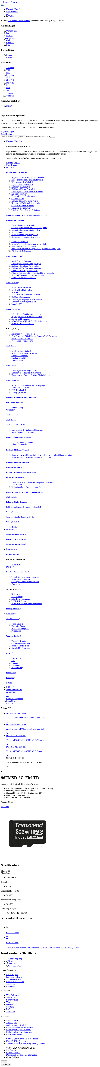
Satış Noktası (16, 485)
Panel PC (15, 239)
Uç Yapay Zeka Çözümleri (22, 442)
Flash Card (10, 701)
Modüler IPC (16, 304)
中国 (8, 70)
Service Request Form (20, 579)
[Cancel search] (54, 137)
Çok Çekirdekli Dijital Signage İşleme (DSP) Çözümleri (34, 336)
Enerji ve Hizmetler (13, 467)
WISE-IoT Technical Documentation (26, 603)
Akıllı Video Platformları (21, 290)
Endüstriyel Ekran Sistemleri (23, 189)
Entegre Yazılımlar (19, 194)
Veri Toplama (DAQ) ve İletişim (24, 246)
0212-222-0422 (14, 966)
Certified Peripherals (14, 402)
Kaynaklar (15, 594)
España (9, 57)
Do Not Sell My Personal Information (21, 1055)
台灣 (8, 87)
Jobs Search (11, 984)
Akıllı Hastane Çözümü (21, 351)
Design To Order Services (15, 539)
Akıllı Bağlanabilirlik (14, 256)
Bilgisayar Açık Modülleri (22, 182)
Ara (7, 14)
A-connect (10, 1011)
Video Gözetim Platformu (22, 338)
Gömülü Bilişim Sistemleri (16, 172)
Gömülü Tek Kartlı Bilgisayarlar (24, 201)
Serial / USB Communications (23, 277)
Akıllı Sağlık (10, 346)
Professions (16, 658)
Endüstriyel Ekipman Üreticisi (17, 450)
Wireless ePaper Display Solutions (25, 210)
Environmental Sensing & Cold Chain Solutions (31, 375)
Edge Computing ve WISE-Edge (18, 437)
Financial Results (18, 641)
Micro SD (10, 703)
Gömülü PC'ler (17, 198)
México (9, 35)
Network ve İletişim (13, 309)
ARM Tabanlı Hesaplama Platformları (27, 180)
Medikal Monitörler (19, 358)
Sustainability (11, 673)
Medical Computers (19, 356)
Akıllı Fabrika (11, 415)
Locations (15, 665)
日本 (8, 77)
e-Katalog (10, 1007)
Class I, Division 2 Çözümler (23, 225)
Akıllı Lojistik (11, 365)
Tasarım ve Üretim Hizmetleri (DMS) (20, 517)
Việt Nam (10, 96)
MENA (9, 106)
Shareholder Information (21, 648)
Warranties (15, 584)
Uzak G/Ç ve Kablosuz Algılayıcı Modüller (29, 244)
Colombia (10, 42)
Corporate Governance (20, 643)
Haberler (9, 1004)
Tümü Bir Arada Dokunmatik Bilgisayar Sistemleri (32, 482)
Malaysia (10, 83)
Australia (10, 67)
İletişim (9, 683)
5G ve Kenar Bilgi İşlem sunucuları (26, 314)
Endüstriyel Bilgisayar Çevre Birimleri (27, 299)
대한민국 (10, 80)
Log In (18, 9)
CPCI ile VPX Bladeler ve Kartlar (25, 295)
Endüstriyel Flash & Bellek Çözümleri (27, 191)
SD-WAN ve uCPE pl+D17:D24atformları (29, 321)
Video (8, 1002)
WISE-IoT (15, 564)
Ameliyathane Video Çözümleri (24, 353)
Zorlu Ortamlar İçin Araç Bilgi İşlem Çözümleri (24, 492)
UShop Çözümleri (18, 392)
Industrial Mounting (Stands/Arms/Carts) (21, 397)
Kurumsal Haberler (14, 977)
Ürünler (9, 167)
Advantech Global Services (16, 534)
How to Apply (17, 667)
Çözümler (10, 410)
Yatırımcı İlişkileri (13, 636)
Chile (8, 40)
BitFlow (14, 527)
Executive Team (18, 626)
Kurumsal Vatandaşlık (15, 982)
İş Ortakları (10, 549)
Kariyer (9, 653)
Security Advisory (13, 609)
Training (14, 663)
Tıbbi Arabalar (17, 360)
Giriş (8, 696)
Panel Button (6, 134)
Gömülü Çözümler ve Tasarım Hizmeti (20, 472)
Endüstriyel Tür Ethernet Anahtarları (26, 268)
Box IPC (15, 292)
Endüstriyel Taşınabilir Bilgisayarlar (26, 373)
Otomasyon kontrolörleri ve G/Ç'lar (26, 237)
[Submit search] (51, 137)
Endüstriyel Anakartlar (20, 187)
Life (13, 660)
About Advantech (12, 619)
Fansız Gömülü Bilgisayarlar (23, 196)
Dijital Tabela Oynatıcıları (22, 184)
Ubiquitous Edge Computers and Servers (28, 487)
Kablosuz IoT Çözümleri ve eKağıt (25, 203)
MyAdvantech (12, 11)
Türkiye (11, 16)
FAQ (8, 1009)
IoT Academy (17, 596)
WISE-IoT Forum (18, 601)
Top (5, 1062)
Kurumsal (10, 614)
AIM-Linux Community (21, 599)
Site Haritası (11, 1050)
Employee (10, 678)
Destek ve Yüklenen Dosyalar (17, 572)
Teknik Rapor (12, 997)
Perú (8, 45)
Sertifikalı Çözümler (19, 242)
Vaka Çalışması (12, 995)
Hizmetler (10, 529)
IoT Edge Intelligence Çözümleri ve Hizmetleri (23, 507)
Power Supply (17, 407)
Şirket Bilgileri (17, 624)
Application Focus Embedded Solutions (27, 177)
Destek (9, 567)
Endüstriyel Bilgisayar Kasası (23, 302)
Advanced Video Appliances (23, 334)
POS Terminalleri (18, 390)
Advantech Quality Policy (15, 544)
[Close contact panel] (2, 923)
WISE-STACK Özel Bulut (22, 323)
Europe (9, 55)
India (8, 73)
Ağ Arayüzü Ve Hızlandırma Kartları (26, 316)
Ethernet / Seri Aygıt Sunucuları (24, 270)
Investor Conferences (20, 646)
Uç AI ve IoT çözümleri (21, 208)
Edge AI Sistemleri (19, 445)
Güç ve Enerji (17, 232)
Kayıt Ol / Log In (13, 141)
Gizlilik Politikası (13, 1052)
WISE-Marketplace (14, 689)
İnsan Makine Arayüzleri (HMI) (24, 235)
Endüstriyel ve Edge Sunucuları (18, 462)
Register (4, 132)
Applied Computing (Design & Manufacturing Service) (26, 215)
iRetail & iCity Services (15, 477)
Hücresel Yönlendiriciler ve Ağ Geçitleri (28, 275)
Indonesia (10, 75)
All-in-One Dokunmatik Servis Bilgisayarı (28, 385)
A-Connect (10, 692)
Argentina (10, 38)
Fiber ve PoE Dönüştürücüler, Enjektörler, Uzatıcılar (32, 273)
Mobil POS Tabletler (20, 388)
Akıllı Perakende (12, 380)
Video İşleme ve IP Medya (22, 341)
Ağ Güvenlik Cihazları (20, 319)
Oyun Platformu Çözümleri (22, 205)
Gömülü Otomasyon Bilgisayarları (25, 230)
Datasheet (5, 806)
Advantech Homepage (10, 2)
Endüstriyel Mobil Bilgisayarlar (24, 370)
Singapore (10, 85)
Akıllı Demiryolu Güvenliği (22, 432)
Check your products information (25, 582)
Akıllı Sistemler (12, 283)
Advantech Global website (19, 20)
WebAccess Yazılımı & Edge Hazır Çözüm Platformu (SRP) (36, 249)
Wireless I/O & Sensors (21, 251)
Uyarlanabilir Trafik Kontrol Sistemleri (27, 430)
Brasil (8, 33)
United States (11, 31)
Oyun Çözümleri (12, 512)
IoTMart (9, 687)
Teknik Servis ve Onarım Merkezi (25, 577)
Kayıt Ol (9, 9)
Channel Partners (13, 554)
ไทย (8, 91)
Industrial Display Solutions (16, 502)
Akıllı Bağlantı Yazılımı (21, 261)
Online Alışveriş (15, 959)
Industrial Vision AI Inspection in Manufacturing (31, 457)
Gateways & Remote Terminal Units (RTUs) (29, 227)
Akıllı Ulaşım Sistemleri (21, 288)
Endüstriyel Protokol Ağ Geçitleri (25, 266)
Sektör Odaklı (12, 1000)
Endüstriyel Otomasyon (15, 220)
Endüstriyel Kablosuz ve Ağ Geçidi (26, 263)
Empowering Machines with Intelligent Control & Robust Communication (41, 455)
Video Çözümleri (12, 522)
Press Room (16, 631)
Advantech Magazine (20, 628)
